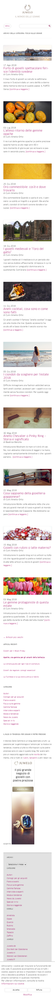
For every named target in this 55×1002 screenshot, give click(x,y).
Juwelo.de (11, 946)
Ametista (11, 916)
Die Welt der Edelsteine (17, 949)
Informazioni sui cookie (12, 984)
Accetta (16, 990)
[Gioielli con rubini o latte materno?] (27, 543)
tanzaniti (33, 758)
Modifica (27, 995)
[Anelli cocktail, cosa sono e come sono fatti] (27, 304)
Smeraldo (11, 929)
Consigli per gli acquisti (13, 697)
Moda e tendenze (10, 714)
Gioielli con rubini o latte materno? (27, 547)
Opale (9, 919)
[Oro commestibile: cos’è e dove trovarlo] (27, 182)
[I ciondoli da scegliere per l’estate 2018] (27, 370)
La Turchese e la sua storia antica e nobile (21, 677)
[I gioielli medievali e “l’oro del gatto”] (27, 244)
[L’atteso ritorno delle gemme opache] (27, 126)
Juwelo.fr (11, 960)
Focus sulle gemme (11, 704)
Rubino (10, 926)
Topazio (10, 932)
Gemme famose (10, 707)
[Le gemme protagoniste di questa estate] (27, 597)
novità (36, 755)
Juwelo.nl (11, 953)
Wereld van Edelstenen (17, 956)
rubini (25, 758)
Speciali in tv (9, 721)
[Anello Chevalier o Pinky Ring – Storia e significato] (27, 431)
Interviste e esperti (11, 711)
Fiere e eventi (9, 700)
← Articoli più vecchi (13, 637)
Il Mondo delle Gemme (27, 9)
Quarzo (10, 922)
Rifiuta (39, 990)
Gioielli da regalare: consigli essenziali (19, 670)
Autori (6, 694)
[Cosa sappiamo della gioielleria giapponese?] (27, 488)
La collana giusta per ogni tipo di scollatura (21, 664)
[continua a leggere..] (19, 89)
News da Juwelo (10, 717)
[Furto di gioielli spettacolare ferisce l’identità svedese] (27, 63)
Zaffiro (10, 936)
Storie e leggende (10, 724)
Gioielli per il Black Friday (14, 651)
